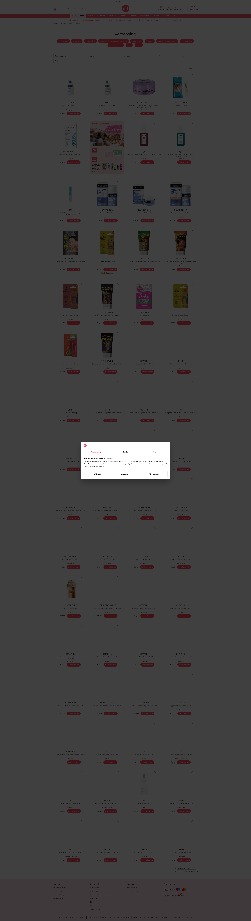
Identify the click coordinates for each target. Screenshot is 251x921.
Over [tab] (155, 452)
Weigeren (97, 474)
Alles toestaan (154, 474)
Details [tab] (125, 452)
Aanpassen (124, 474)
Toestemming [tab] (96, 452)
